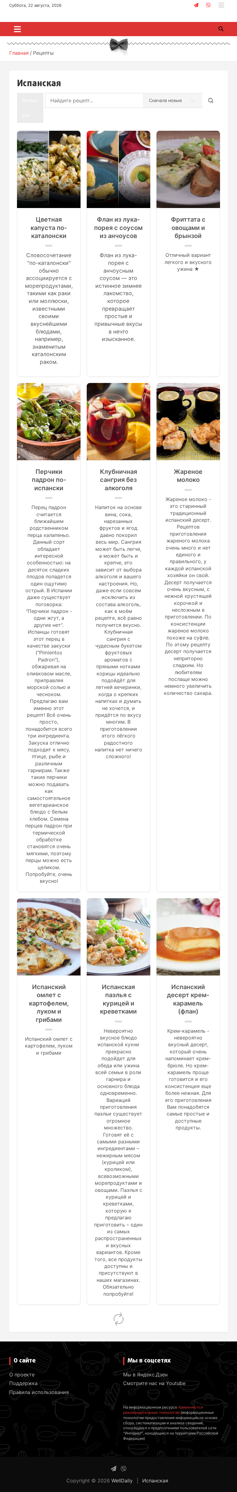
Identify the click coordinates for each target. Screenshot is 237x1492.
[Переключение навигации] (17, 29)
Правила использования (39, 1392)
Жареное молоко (188, 475)
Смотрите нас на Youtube (154, 1383)
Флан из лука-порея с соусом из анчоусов (118, 228)
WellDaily (122, 1480)
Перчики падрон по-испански (49, 480)
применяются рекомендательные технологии (163, 1410)
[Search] (210, 100)
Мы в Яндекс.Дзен (145, 1374)
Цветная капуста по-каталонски (49, 228)
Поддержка (23, 1383)
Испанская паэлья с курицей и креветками (118, 999)
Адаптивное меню (221, 5)
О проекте (22, 1374)
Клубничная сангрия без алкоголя (118, 480)
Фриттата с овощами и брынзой (188, 228)
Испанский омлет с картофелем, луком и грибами (49, 1003)
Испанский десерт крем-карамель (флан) (188, 999)
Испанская (155, 1480)
